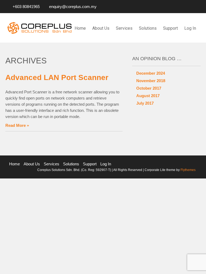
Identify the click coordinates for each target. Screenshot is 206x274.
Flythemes (188, 170)
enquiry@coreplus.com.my (73, 6)
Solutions (148, 28)
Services (124, 28)
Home (80, 28)
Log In (190, 28)
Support (170, 28)
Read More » (17, 125)
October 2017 (148, 88)
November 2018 (150, 80)
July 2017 (145, 103)
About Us (100, 28)
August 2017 (148, 95)
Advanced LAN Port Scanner (56, 77)
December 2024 (150, 73)
